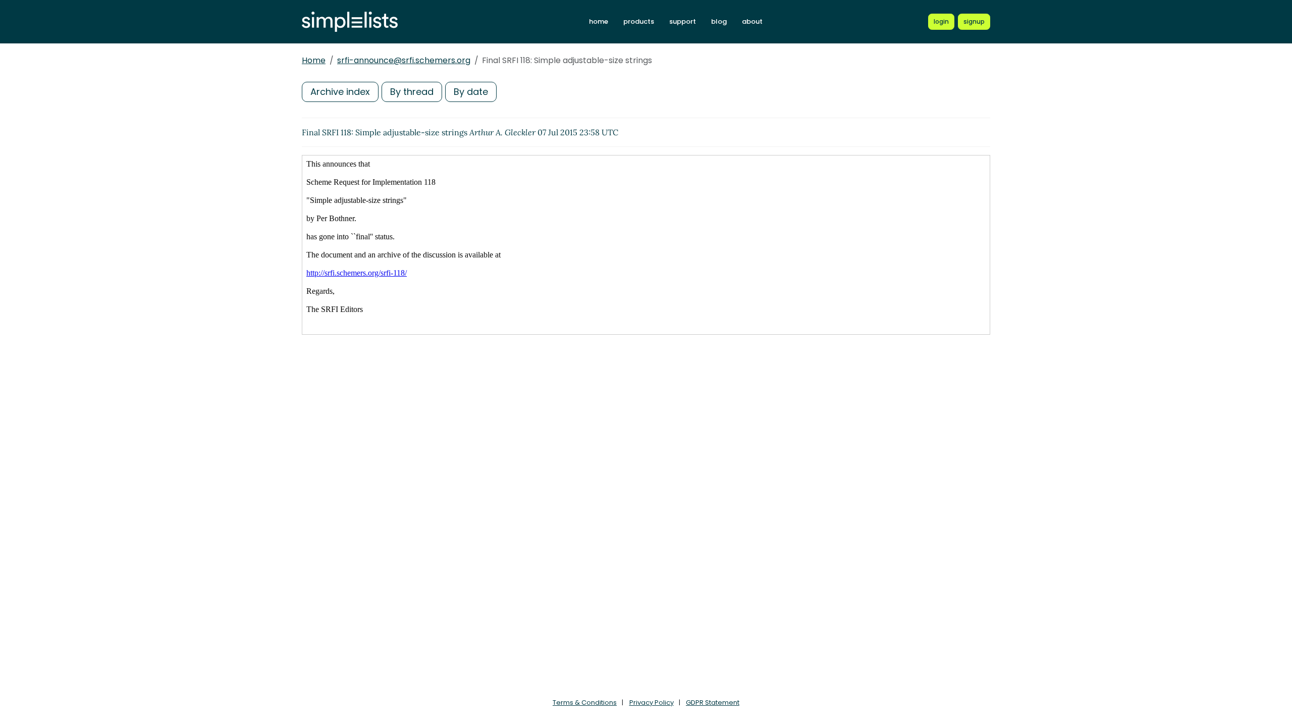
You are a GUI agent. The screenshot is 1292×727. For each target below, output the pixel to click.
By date (471, 91)
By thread (412, 91)
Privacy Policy (651, 702)
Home (314, 60)
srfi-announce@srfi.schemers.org (403, 60)
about (752, 21)
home (598, 21)
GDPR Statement (712, 702)
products (638, 21)
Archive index (340, 91)
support (682, 21)
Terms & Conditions (585, 702)
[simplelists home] (350, 22)
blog (719, 21)
